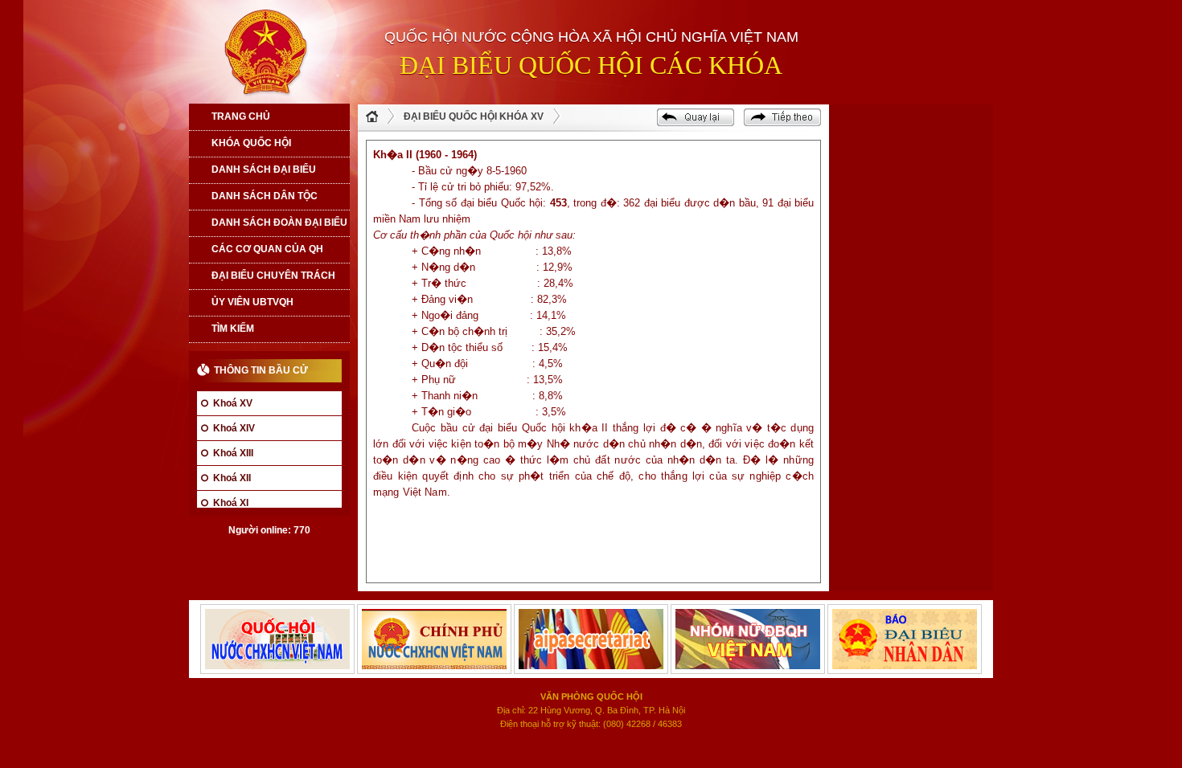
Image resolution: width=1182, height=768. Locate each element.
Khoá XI (230, 503)
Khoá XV (232, 403)
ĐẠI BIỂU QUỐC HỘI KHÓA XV (474, 116)
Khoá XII (232, 478)
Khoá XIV (234, 428)
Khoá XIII (233, 453)
